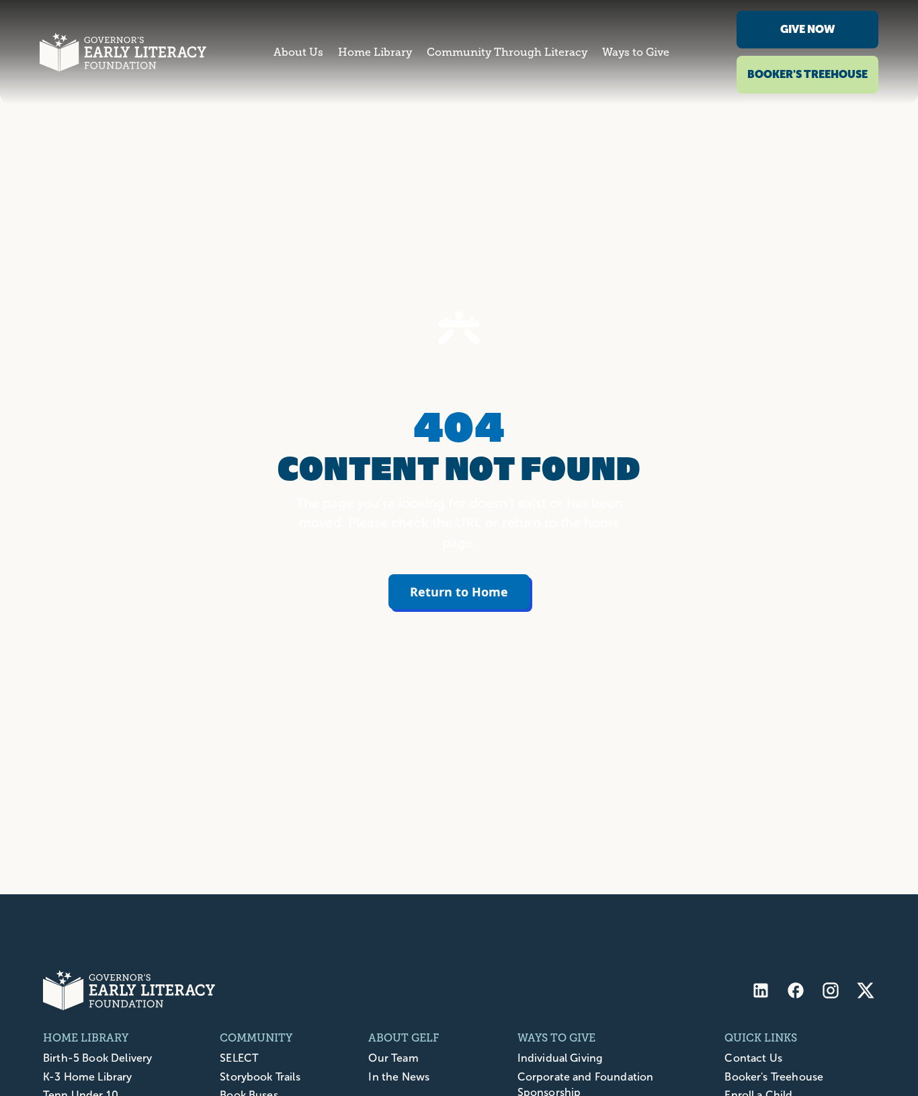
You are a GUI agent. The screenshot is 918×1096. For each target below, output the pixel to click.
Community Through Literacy (507, 52)
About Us (298, 52)
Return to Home (459, 592)
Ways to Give (635, 52)
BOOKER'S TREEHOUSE (807, 74)
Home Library (375, 52)
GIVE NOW (807, 29)
